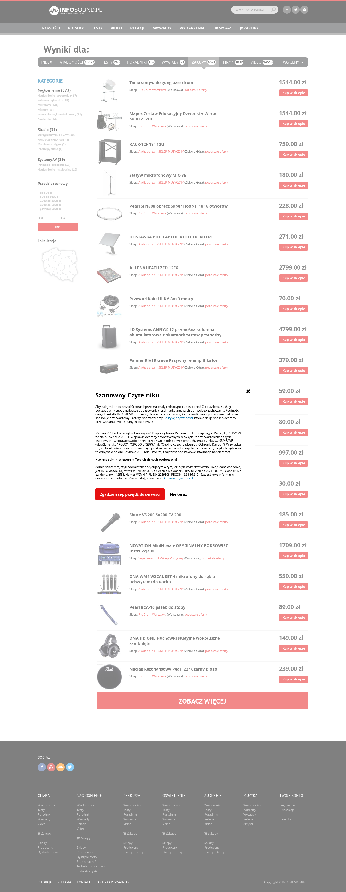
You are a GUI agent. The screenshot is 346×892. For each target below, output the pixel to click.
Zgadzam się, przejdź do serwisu (130, 494)
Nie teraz (178, 494)
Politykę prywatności (178, 418)
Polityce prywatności (178, 478)
